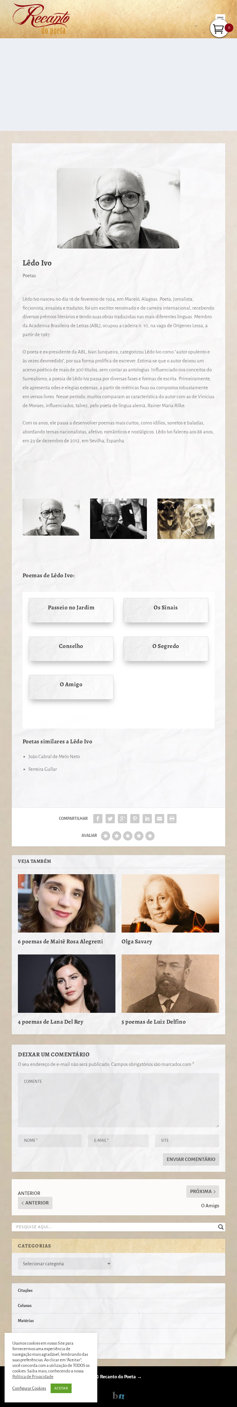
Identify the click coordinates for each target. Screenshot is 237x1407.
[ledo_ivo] (51, 533)
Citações (25, 1290)
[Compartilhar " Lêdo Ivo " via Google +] (122, 818)
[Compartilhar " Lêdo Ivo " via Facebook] (98, 818)
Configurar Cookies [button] (29, 1388)
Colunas (24, 1306)
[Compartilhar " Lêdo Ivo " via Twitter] (110, 818)
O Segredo (165, 646)
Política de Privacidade (32, 1376)
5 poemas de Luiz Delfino (154, 1022)
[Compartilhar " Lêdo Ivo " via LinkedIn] (147, 818)
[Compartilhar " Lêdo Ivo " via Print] (172, 818)
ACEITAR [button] (61, 1388)
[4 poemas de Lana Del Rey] (66, 983)
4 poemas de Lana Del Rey (50, 1022)
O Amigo (71, 684)
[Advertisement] (118, 84)
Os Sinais (166, 607)
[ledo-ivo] (118, 537)
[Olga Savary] (170, 903)
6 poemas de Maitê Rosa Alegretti (60, 941)
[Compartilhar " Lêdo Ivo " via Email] (159, 818)
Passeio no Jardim (71, 607)
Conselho (71, 646)
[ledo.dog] (185, 537)
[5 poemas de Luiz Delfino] (170, 983)
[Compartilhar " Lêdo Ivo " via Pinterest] (135, 818)
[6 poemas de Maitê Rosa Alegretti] (66, 903)
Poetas (29, 275)
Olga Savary (137, 941)
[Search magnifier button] (221, 1227)
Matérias (26, 1321)
